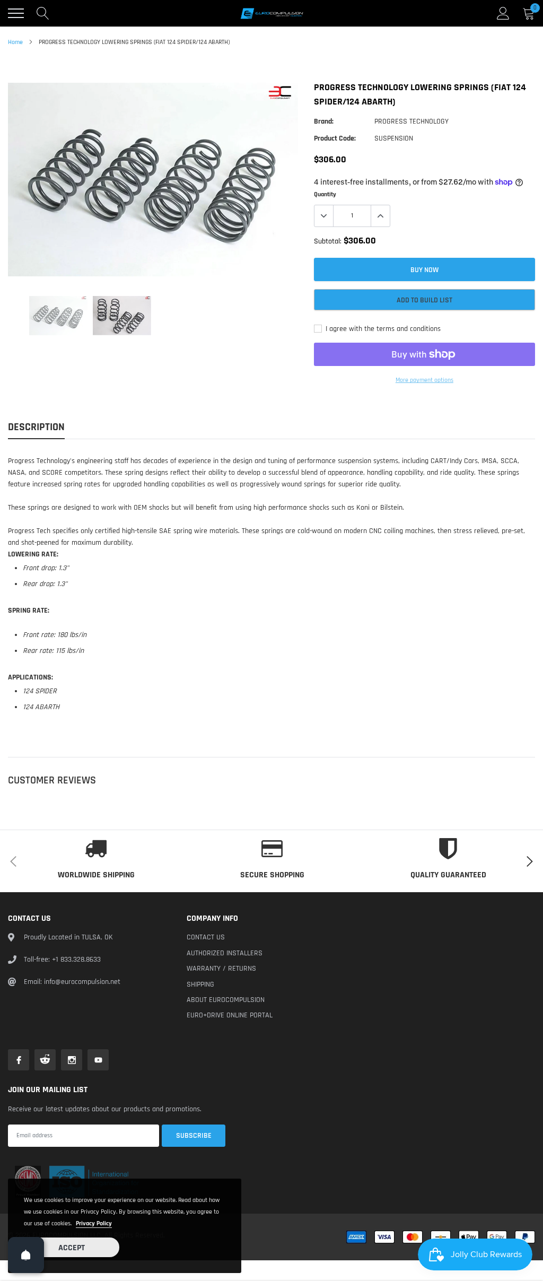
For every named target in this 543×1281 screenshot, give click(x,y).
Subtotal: (327, 241)
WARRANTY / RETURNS (221, 968)
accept (71, 1247)
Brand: (324, 121)
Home (15, 42)
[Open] (26, 1255)
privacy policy (94, 1223)
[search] (43, 13)
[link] (58, 315)
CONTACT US (206, 937)
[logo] (271, 13)
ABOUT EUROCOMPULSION (226, 1000)
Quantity (325, 194)
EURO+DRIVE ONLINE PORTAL (230, 1015)
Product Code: (335, 138)
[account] (503, 13)
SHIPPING (200, 984)
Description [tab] (36, 427)
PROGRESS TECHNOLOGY (411, 121)
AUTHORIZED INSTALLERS (224, 953)
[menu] (16, 13)
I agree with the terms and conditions (382, 329)
